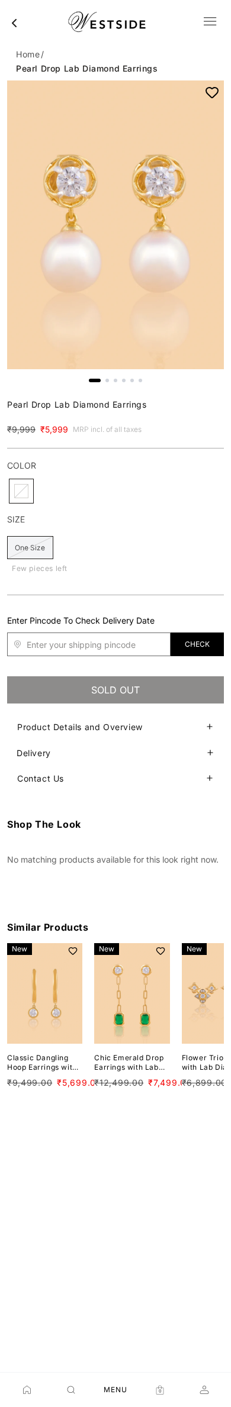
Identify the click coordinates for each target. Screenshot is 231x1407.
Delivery (34, 753)
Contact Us (40, 778)
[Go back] (14, 23)
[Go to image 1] (95, 380)
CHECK (197, 644)
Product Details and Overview (80, 727)
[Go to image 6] (140, 380)
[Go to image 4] (124, 380)
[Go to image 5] (132, 380)
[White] (21, 491)
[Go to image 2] (107, 380)
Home (28, 54)
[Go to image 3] (115, 380)
